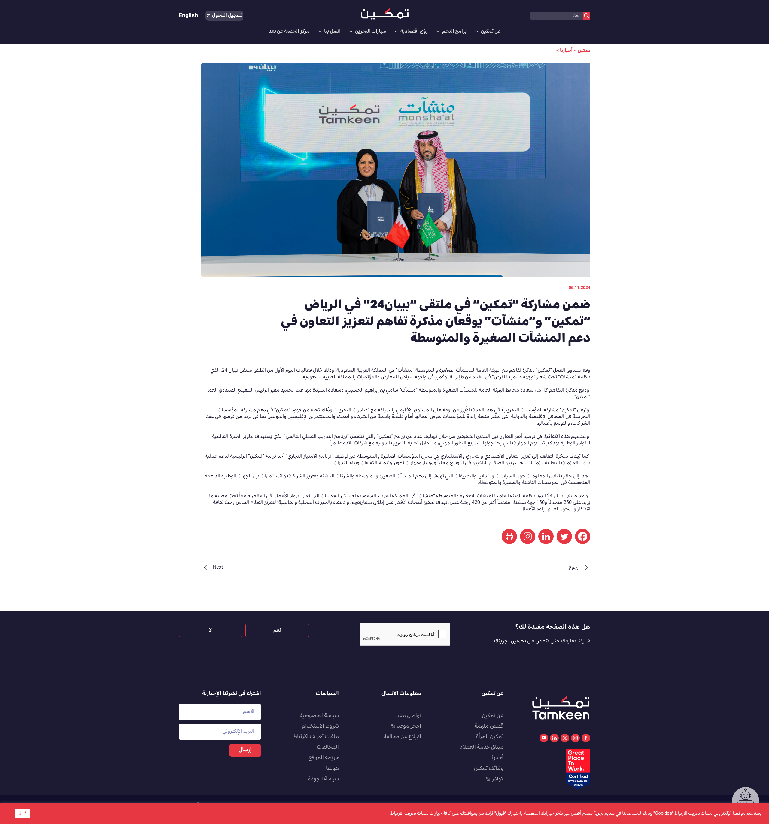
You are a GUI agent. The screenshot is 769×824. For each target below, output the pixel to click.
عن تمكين (491, 31)
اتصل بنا (332, 31)
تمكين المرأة (489, 737)
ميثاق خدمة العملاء (481, 747)
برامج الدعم (454, 31)
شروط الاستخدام (320, 726)
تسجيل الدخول (227, 16)
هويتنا (332, 768)
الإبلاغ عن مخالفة (402, 737)
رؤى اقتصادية (414, 31)
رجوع (574, 567)
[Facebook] (582, 536)
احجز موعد (409, 726)
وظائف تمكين (488, 768)
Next (218, 567)
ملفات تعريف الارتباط (316, 737)
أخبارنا (496, 758)
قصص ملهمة (488, 726)
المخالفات (328, 747)
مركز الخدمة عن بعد (289, 31)
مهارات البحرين (370, 31)
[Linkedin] (546, 536)
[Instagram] (527, 536)
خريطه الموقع (324, 758)
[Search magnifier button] (586, 16)
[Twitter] (564, 536)
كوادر (497, 779)
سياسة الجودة (323, 779)
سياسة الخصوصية (319, 716)
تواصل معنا (408, 716)
